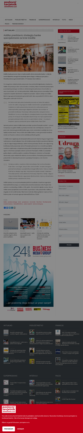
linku (35, 418)
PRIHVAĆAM (8, 429)
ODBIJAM (20, 429)
